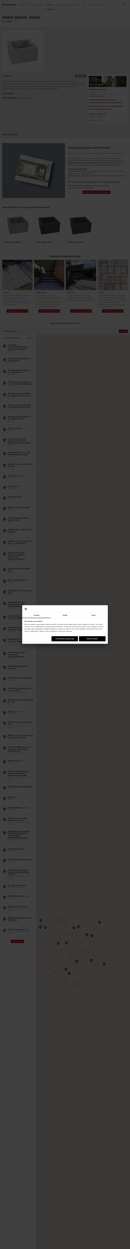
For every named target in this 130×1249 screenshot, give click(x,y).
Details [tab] (65, 615)
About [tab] (93, 615)
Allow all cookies (92, 639)
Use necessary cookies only (64, 639)
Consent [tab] (36, 615)
